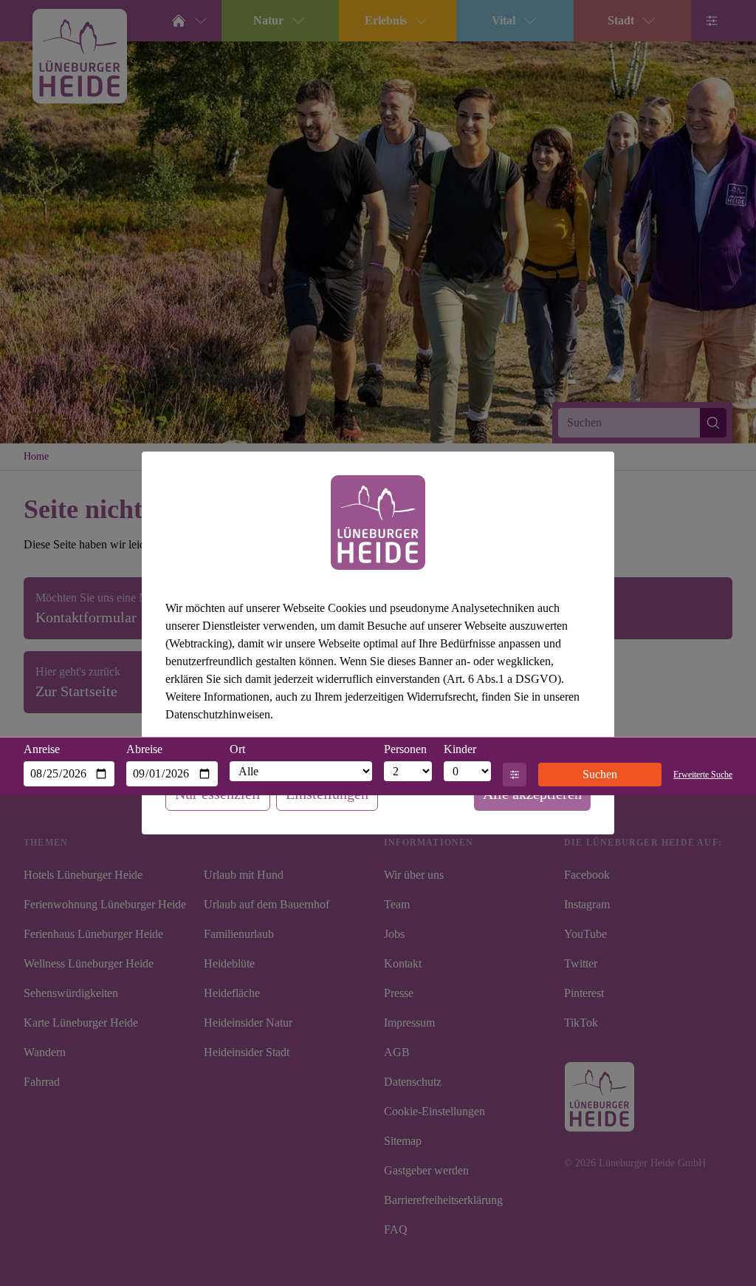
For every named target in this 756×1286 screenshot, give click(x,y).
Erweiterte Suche (698, 774)
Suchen (595, 774)
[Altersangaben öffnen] (514, 774)
